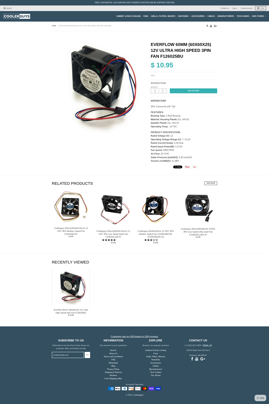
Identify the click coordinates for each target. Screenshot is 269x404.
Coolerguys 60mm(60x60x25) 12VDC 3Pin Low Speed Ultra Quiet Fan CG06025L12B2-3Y (198, 232)
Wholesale (113, 363)
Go (87, 355)
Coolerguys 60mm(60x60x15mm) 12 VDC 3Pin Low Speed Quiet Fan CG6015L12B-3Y (113, 234)
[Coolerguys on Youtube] (211, 26)
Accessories (198, 16)
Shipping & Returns (113, 372)
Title (153, 75)
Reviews (113, 375)
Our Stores (258, 16)
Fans (145, 16)
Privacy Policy (113, 369)
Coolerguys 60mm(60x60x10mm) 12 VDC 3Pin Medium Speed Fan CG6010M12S (71, 231)
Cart (262, 8)
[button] (109, 240)
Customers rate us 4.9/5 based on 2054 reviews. (134, 336)
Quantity (154, 87)
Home (54, 25)
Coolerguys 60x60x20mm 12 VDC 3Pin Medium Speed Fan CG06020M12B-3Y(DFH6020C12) (156, 234)
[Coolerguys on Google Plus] (215, 26)
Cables (211, 16)
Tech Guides (243, 16)
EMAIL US (207, 345)
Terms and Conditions (113, 356)
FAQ (113, 359)
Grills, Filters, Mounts (163, 16)
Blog (113, 366)
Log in (234, 8)
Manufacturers (226, 16)
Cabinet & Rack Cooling (128, 16)
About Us (113, 353)
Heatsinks (183, 16)
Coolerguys (138, 395)
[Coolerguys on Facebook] (207, 26)
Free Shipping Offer (113, 378)
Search (113, 350)
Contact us (225, 8)
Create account (246, 8)
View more (210, 183)
